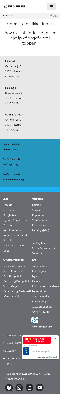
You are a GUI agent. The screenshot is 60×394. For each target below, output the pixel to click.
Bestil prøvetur (12, 230)
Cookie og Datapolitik (16, 281)
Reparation (38, 215)
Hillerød (10, 61)
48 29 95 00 (12, 76)
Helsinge (10, 87)
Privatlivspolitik (12, 276)
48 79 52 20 (12, 103)
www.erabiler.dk (42, 306)
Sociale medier (41, 296)
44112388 (44, 311)
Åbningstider (40, 265)
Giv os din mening (14, 265)
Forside (7, 204)
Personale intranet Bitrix (17, 335)
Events (36, 281)
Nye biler (8, 209)
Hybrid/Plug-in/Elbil (15, 220)
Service (36, 209)
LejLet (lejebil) (40, 230)
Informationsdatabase (45, 286)
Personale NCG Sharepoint (19, 343)
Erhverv (7, 225)
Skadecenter (39, 220)
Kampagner (39, 271)
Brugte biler (10, 215)
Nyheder (37, 276)
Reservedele (39, 225)
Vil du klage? (11, 286)
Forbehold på (40, 301)
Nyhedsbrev (39, 291)
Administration (14, 114)
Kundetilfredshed (13, 271)
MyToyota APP (11, 350)
